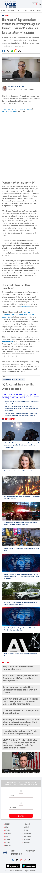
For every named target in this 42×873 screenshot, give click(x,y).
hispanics (11, 10)
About (13, 851)
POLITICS (24, 10)
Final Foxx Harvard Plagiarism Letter (17, 109)
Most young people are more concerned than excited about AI (20, 655)
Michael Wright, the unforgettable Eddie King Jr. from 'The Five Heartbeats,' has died (21, 629)
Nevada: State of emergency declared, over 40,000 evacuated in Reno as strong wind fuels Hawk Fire (21, 414)
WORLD (39, 10)
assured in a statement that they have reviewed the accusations (18, 314)
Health (32, 10)
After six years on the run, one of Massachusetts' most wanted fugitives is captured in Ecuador (21, 523)
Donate (3, 10)
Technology (27, 839)
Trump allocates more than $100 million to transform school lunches (22, 403)
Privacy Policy (30, 851)
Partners (27, 842)
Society (7, 15)
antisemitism (7, 342)
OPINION (7, 842)
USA (18, 10)
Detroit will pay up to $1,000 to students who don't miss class (21, 549)
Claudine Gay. (18, 379)
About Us (8, 845)
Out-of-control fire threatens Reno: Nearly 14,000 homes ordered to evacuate (22, 498)
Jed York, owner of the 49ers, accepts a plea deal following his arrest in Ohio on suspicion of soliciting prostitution (21, 408)
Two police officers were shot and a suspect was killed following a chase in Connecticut (20, 603)
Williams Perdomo (16, 87)
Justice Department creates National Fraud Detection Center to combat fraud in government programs (20, 690)
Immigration (27, 833)
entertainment (28, 836)
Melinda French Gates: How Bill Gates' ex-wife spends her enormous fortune (21, 472)
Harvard (7, 379)
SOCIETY (7, 836)
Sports (7, 839)
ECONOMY (8, 833)
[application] (21, 762)
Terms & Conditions (17, 854)
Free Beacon (25, 306)
